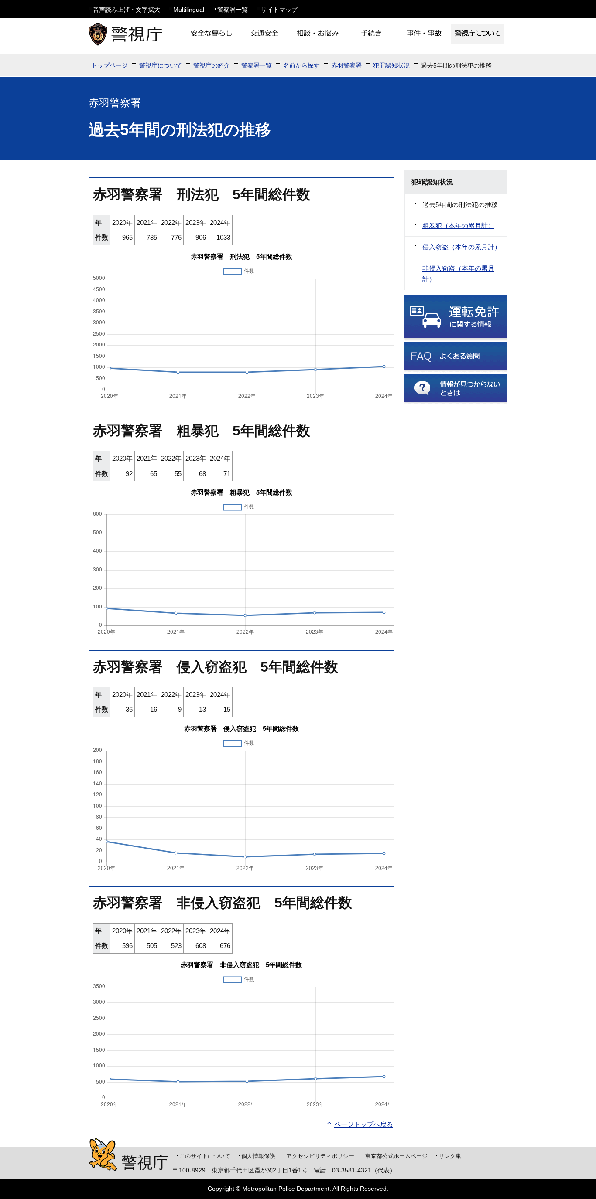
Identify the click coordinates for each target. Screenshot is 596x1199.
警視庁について (160, 65)
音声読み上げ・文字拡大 (126, 9)
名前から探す (301, 65)
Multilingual (188, 9)
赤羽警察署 (346, 65)
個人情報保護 (258, 1156)
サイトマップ (279, 9)
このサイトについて (204, 1156)
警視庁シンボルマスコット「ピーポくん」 (103, 1154)
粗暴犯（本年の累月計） (458, 225)
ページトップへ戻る (363, 1124)
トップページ (109, 65)
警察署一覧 (232, 9)
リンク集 (449, 1156)
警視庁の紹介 (211, 65)
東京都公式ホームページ (396, 1156)
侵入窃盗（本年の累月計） (461, 247)
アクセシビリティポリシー (320, 1156)
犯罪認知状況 (391, 65)
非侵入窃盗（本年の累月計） (458, 274)
